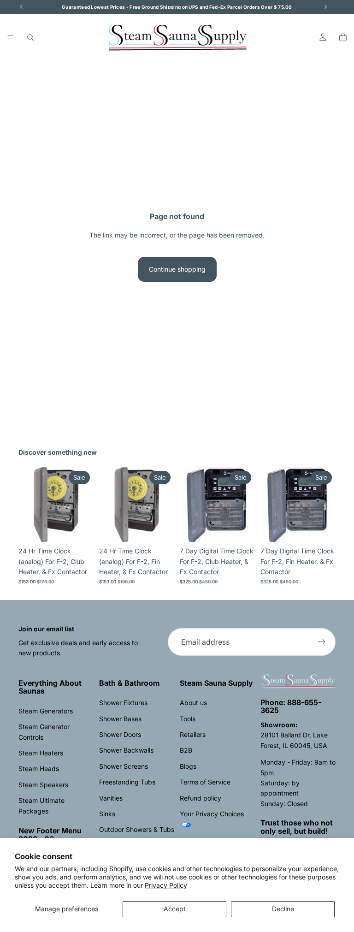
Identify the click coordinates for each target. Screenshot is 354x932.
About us (193, 702)
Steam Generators (45, 711)
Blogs (188, 766)
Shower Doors (120, 734)
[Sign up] (321, 642)
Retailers (193, 734)
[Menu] (10, 37)
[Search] (30, 37)
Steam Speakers (43, 785)
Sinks (107, 814)
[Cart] (343, 37)
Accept (175, 909)
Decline (283, 909)
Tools (187, 719)
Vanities (111, 798)
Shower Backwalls (126, 750)
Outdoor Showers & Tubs (136, 829)
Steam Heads (38, 768)
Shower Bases (120, 719)
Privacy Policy (166, 885)
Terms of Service (205, 782)
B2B (186, 750)
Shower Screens (123, 766)
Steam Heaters (40, 753)
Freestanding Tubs (127, 782)
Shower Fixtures (123, 702)
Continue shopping (177, 269)
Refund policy (200, 798)
